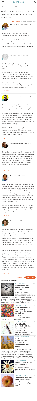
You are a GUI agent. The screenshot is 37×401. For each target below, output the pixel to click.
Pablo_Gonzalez (14, 24)
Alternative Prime (15, 96)
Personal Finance (21, 283)
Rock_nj (12, 175)
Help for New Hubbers (22, 336)
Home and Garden (20, 305)
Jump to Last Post (16, 21)
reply (4, 49)
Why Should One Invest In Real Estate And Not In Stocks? (23, 326)
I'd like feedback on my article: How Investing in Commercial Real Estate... (22, 342)
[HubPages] (18, 2)
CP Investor (13, 221)
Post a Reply (30, 277)
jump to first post (20, 277)
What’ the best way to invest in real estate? (23, 363)
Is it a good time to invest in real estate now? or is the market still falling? (23, 310)
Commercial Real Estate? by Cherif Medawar (22, 287)
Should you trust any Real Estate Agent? (23, 378)
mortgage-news (14, 143)
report (7, 49)
